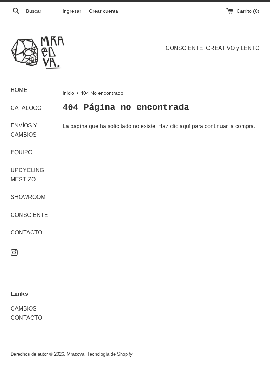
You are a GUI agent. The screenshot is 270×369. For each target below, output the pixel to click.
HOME (19, 90)
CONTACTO (26, 233)
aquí (185, 126)
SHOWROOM (28, 197)
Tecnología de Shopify (110, 354)
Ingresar (72, 11)
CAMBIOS (24, 309)
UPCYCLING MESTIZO (27, 174)
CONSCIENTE (29, 215)
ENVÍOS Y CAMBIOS (24, 130)
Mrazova (75, 354)
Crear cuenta (103, 11)
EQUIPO (21, 152)
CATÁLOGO (26, 108)
